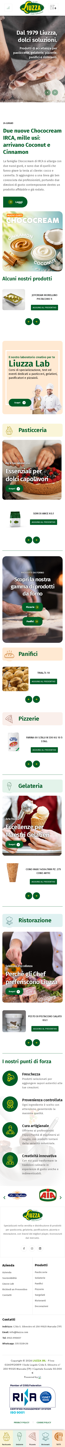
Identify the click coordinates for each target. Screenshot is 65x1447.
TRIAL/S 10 (43, 672)
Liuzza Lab (8, 1283)
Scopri (17, 403)
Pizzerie (30, 607)
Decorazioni (41, 1306)
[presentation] (28, 321)
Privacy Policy (21, 1422)
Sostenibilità (9, 1278)
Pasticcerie (41, 1272)
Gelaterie (40, 1277)
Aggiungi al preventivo (44, 307)
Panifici (30, 621)
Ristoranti (40, 1300)
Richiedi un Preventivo (14, 1289)
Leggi (18, 202)
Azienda (6, 1272)
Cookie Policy (44, 1422)
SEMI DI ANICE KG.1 (43, 513)
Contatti (7, 1295)
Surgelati (40, 1294)
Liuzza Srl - (40, 1361)
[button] (4, 1198)
